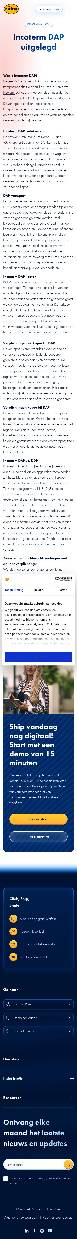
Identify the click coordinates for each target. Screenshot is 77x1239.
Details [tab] (38, 590)
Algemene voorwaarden (20, 1217)
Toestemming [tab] (14, 590)
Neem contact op (38, 836)
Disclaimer (54, 1209)
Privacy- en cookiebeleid (56, 1217)
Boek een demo (38, 819)
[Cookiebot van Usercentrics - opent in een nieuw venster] (55, 579)
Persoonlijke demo (49, 9)
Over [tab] (63, 590)
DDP (29, 466)
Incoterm (9, 92)
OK (38, 657)
